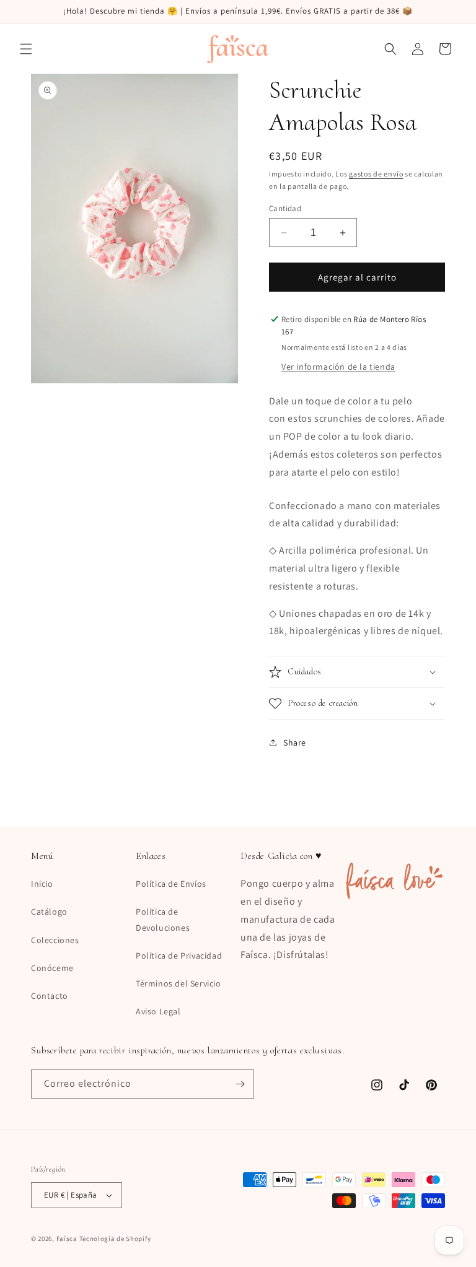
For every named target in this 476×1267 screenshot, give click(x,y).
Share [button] (294, 742)
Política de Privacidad (179, 955)
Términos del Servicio (178, 983)
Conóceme (52, 967)
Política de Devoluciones (163, 919)
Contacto (49, 995)
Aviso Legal (158, 1011)
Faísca (66, 1238)
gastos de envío (376, 173)
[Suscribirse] (239, 1084)
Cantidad (285, 208)
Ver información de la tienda (338, 366)
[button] (26, 49)
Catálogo (49, 911)
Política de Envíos (171, 883)
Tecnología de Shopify (115, 1238)
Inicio (42, 883)
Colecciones (55, 940)
